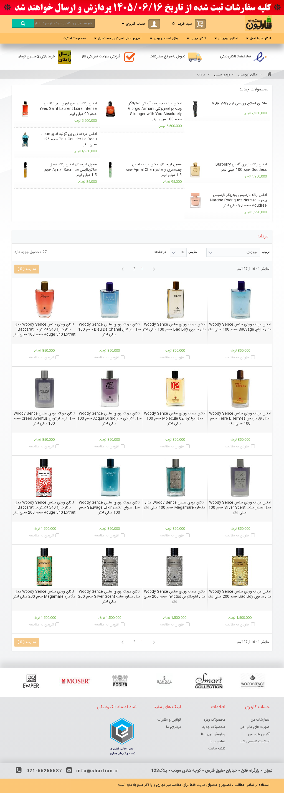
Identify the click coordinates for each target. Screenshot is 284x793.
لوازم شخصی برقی (166, 38)
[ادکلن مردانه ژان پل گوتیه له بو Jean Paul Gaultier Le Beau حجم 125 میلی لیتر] (25, 139)
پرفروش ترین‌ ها (213, 734)
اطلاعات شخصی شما (255, 741)
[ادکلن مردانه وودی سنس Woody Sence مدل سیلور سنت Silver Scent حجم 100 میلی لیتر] (239, 477)
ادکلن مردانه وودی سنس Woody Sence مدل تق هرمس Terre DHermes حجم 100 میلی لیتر (240, 418)
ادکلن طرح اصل (260, 38)
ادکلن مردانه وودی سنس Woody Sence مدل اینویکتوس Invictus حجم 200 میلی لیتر (175, 596)
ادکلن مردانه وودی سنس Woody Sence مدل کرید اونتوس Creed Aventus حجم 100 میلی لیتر (44, 418)
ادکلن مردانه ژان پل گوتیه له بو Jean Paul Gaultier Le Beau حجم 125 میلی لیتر (69, 139)
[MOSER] (75, 681)
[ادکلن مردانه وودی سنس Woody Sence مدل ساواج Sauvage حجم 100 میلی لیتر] (239, 299)
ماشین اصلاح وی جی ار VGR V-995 (239, 103)
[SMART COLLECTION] (209, 681)
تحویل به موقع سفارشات (168, 57)
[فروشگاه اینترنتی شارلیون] (258, 30)
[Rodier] (120, 681)
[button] (142, 89)
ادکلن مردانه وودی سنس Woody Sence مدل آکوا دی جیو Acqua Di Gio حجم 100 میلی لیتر (109, 418)
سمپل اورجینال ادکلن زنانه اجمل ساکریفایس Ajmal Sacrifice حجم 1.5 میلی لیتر (70, 169)
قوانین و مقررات (169, 720)
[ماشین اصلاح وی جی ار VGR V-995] (195, 109)
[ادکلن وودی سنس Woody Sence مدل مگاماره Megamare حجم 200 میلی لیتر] (44, 567)
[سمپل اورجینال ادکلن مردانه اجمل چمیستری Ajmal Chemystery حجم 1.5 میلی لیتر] (110, 170)
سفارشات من (260, 720)
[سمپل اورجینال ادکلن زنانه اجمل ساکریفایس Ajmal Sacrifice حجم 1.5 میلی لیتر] (25, 170)
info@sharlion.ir (97, 770)
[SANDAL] (164, 681)
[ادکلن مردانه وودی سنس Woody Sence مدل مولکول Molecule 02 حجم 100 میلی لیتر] (174, 388)
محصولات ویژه (214, 720)
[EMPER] (31, 681)
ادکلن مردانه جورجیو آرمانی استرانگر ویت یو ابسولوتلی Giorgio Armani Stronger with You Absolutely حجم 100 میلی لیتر (155, 111)
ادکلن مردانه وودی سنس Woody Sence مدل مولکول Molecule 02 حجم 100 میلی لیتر (175, 418)
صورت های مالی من (255, 727)
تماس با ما (217, 741)
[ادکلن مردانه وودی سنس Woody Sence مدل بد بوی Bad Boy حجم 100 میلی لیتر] (174, 299)
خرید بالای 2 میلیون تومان (36, 57)
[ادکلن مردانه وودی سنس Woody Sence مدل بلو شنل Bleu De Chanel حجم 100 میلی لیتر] (109, 299)
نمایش (192, 252)
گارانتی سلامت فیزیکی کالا (101, 57)
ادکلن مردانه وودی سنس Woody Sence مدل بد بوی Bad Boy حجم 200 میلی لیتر (240, 594)
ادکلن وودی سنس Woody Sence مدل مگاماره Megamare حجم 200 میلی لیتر (44, 594)
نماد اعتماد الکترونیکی (235, 57)
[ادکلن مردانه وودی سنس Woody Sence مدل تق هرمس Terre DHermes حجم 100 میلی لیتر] (239, 388)
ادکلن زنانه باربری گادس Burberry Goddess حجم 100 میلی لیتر (241, 167)
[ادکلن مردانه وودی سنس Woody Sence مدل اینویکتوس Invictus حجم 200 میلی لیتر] (174, 567)
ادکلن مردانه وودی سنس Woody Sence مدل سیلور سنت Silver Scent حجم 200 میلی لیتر (109, 596)
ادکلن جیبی (198, 38)
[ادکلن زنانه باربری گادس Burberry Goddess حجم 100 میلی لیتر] (195, 170)
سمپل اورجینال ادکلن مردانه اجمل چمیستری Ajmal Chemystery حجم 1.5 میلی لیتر (154, 169)
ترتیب (266, 252)
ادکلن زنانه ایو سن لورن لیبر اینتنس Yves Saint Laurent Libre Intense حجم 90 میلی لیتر (68, 108)
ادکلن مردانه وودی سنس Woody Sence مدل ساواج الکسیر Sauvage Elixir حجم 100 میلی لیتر (109, 507)
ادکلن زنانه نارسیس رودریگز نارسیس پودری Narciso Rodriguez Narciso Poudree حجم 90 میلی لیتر (238, 200)
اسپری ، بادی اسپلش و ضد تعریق (119, 38)
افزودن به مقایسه (237, 357)
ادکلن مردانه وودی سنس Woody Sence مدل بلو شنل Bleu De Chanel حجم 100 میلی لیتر (109, 329)
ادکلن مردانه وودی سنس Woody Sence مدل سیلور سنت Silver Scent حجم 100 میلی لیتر (240, 507)
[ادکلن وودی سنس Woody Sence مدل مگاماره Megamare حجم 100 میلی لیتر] (174, 477)
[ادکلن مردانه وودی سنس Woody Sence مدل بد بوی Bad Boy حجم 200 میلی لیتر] (239, 567)
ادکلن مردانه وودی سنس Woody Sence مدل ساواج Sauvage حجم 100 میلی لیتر (240, 327)
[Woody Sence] (253, 681)
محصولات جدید (253, 89)
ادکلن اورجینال (228, 38)
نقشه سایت (216, 749)
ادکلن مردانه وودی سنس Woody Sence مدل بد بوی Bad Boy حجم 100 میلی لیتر (174, 327)
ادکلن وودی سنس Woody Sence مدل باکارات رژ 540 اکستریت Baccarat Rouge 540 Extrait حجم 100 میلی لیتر (44, 329)
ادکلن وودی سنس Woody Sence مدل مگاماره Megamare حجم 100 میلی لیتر (175, 505)
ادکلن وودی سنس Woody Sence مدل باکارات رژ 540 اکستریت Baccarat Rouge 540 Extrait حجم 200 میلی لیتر (44, 507)
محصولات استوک (74, 38)
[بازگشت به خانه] (268, 74)
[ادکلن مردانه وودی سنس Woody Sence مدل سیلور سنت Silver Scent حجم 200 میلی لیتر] (109, 567)
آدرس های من (259, 734)
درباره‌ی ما (173, 727)
